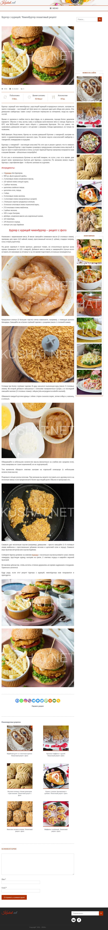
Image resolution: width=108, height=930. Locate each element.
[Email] (54, 701)
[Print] (50, 701)
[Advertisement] (88, 49)
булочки (8, 173)
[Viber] (29, 701)
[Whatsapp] (21, 701)
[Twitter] (42, 701)
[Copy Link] (58, 701)
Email (4, 888)
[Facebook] (17, 701)
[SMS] (46, 701)
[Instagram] (25, 701)
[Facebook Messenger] (38, 701)
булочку (35, 555)
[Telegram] (34, 701)
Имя (4, 879)
